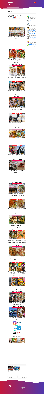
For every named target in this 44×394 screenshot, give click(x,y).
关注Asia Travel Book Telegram (17, 330)
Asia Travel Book (13, 392)
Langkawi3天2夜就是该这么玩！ (32, 30)
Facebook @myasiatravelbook (23, 387)
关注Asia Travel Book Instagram (17, 325)
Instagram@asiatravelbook (24, 388)
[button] (9, 17)
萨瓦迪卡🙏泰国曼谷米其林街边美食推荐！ (11, 370)
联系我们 (15, 387)
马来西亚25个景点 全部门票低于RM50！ (18, 370)
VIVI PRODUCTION (18, 392)
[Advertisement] (17, 22)
